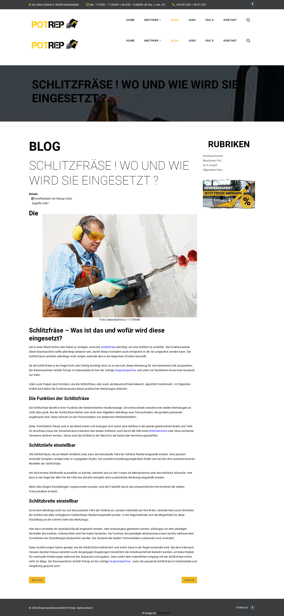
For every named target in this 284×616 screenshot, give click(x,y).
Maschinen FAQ (212, 160)
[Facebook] (252, 4)
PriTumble (164, 613)
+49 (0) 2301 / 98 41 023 (191, 4)
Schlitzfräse (108, 347)
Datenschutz (85, 607)
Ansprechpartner (125, 370)
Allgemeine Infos (213, 169)
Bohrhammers (158, 430)
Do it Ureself (210, 165)
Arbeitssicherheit (213, 155)
